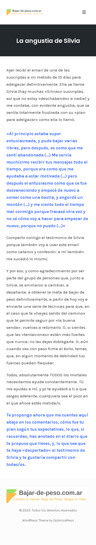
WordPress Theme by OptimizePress (48, 520)
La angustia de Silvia (48, 40)
